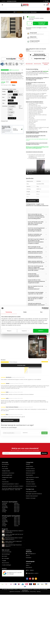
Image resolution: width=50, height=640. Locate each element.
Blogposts (5, 529)
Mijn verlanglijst (5, 558)
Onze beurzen (5, 481)
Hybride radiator (30, 479)
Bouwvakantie (5, 464)
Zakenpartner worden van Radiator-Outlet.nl (12, 486)
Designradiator (29, 466)
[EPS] (11, 584)
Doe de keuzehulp (15, 129)
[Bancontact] (38, 584)
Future (10, 115)
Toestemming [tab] (9, 312)
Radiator (28, 464)
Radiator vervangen (30, 498)
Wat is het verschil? (21, 107)
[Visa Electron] (25, 586)
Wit (9, 97)
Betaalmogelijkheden (7, 475)
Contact (4, 479)
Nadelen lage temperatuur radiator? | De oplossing (14, 531)
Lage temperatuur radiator (32, 477)
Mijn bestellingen (6, 554)
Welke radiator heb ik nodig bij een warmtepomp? (13, 542)
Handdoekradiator (13, 103)
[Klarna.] (26, 584)
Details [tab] (25, 312)
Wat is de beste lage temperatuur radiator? (13, 545)
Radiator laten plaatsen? (32, 496)
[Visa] (46, 584)
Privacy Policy (33, 591)
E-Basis (10, 109)
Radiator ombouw (30, 468)
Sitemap (38, 591)
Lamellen (11, 100)
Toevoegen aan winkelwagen (41, 23)
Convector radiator (30, 484)
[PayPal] (42, 584)
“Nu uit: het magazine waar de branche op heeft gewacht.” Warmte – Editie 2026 (12, 489)
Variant (3, 100)
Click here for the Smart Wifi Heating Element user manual (37, 140)
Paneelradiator (29, 475)
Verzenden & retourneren (8, 473)
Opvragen (44, 433)
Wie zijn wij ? (5, 466)
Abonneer (44, 453)
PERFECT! (40, 330)
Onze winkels (5, 468)
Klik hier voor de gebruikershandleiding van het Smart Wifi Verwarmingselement (37, 147)
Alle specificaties (32, 200)
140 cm (10, 91)
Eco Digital (11, 112)
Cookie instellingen (6, 565)
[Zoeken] (48, 9)
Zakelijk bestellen (6, 470)
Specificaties (37, 63)
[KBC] (22, 584)
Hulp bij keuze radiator (31, 491)
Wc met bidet (44, 589)
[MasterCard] (34, 584)
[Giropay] (15, 584)
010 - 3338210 (30, 570)
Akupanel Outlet (36, 589)
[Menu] (2, 5)
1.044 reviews (33, 12)
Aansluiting (4, 106)
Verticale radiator (30, 481)
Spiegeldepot (25, 590)
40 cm (10, 94)
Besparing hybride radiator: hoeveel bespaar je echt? (13, 538)
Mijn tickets (4, 556)
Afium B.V (30, 589)
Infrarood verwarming (31, 486)
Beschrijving (29, 63)
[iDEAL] (18, 584)
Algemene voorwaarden (15, 591)
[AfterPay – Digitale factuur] (3, 584)
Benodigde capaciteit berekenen (34, 493)
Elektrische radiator (30, 473)
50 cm (15, 94)
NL (44, 4)
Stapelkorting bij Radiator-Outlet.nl (10, 484)
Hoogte (3, 91)
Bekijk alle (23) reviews (8, 420)
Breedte (4, 94)
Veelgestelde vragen (38, 58)
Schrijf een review (21, 365)
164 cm (15, 91)
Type (3, 103)
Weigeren (9, 330)
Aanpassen (24, 330)
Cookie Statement (25, 591)
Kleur (3, 97)
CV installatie (12, 106)
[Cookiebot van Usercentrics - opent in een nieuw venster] (43, 308)
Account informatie (6, 551)
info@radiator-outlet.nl (32, 573)
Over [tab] (41, 312)
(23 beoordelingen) (14, 70)
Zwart (13, 97)
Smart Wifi (11, 118)
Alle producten (5, 562)
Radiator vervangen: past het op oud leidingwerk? (14, 535)
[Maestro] (30, 584)
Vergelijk (4, 560)
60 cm (20, 94)
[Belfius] (7, 584)
